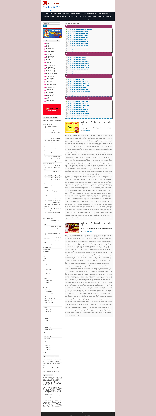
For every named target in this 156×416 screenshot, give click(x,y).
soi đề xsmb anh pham (74, 215)
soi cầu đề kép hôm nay (99, 182)
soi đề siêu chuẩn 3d (100, 212)
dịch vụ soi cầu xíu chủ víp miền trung (52, 216)
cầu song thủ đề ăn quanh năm (75, 160)
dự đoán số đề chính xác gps (101, 165)
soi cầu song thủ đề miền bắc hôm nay (84, 306)
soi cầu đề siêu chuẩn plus (96, 193)
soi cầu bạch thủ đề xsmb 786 (76, 171)
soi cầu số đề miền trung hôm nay (94, 206)
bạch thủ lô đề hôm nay (104, 243)
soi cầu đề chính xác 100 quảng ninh (82, 179)
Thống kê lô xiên (50, 78)
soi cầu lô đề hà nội (51, 404)
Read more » (87, 130)
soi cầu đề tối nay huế (71, 196)
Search (45, 25)
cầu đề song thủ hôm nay (95, 154)
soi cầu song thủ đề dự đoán (82, 207)
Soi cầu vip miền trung (104, 13)
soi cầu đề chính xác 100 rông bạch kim (99, 179)
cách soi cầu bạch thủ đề (89, 143)
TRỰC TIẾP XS (83, 16)
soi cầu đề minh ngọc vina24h (101, 188)
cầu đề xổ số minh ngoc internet (81, 157)
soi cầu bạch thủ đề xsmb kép (95, 173)
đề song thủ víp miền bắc (103, 166)
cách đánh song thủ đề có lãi (98, 141)
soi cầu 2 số (83, 170)
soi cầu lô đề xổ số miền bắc (71, 302)
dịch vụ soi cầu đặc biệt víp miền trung (52, 198)
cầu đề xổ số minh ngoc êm (75, 258)
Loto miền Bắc (49, 90)
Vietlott (61, 19)
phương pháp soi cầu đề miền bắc (72, 265)
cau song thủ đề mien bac (100, 162)
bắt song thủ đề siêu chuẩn (104, 138)
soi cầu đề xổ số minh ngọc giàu (79, 198)
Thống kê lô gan (50, 76)
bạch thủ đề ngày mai (106, 238)
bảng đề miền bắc (106, 249)
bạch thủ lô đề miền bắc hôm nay (97, 244)
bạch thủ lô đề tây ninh (81, 247)
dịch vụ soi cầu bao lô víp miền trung (52, 191)
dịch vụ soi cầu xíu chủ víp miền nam (52, 244)
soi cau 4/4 (88, 170)
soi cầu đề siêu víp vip (96, 195)
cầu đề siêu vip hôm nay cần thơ (88, 255)
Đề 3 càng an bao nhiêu (93, 166)
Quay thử (97, 19)
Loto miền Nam (49, 92)
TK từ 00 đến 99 (49, 89)
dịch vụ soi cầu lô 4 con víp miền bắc (52, 158)
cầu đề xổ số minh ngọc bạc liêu (76, 155)
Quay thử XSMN (50, 97)
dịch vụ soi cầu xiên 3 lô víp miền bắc (52, 177)
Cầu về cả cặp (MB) (50, 72)
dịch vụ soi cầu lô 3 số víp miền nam (52, 231)
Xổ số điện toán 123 (50, 65)
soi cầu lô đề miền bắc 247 (98, 204)
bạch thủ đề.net (105, 240)
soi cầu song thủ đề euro (93, 207)
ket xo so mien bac (47, 392)
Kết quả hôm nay (107, 16)
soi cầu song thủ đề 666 (107, 206)
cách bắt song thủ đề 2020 (97, 140)
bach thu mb (98, 247)
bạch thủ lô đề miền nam (81, 246)
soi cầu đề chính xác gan (89, 181)
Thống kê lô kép (50, 79)
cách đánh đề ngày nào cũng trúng (52, 382)
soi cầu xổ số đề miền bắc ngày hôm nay (93, 209)
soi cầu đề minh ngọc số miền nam (87, 188)
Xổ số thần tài (49, 67)
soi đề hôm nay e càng (79, 212)
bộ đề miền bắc (87, 251)
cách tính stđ (70, 146)
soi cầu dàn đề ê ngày (99, 174)
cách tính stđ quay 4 (77, 146)
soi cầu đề (105, 176)
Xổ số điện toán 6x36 (51, 64)
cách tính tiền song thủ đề (88, 146)
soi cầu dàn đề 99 (90, 174)
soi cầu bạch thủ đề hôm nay (98, 170)
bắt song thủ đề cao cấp (93, 135)
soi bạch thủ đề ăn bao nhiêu (101, 168)
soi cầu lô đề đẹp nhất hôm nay (54, 405)
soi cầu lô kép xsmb (55, 402)
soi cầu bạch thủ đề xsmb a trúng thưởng (92, 171)
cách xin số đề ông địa (99, 146)
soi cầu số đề (97, 302)
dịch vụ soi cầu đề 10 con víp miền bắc (52, 142)
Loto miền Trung (50, 94)
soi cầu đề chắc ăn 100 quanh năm (86, 177)
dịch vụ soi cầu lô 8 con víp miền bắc (52, 165)
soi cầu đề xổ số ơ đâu (80, 201)
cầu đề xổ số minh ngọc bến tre (90, 155)
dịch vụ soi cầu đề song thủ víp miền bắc (96, 123)
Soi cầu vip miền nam (49, 16)
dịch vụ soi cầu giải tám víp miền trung (52, 200)
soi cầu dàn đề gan (108, 174)
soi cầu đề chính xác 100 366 (100, 177)
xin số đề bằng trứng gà (83, 217)
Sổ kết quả (53, 19)
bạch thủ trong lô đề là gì (78, 249)
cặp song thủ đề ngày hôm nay (94, 148)
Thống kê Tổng (49, 86)
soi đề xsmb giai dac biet (84, 215)
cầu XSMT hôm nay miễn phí (56, 384)
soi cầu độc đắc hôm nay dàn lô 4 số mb (78, 51)
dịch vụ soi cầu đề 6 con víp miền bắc (52, 138)
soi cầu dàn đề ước (88, 176)
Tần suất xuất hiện (50, 87)
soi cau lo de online (54, 398)
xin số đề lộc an (101, 217)
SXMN (94, 16)
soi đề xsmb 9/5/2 (101, 214)
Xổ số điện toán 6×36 (48, 293)
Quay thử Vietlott (50, 100)
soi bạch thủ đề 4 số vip (81, 168)
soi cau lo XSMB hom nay (54, 400)
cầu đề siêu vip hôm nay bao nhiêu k (92, 152)
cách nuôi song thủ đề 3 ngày (77, 143)
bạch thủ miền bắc (105, 247)
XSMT (47, 46)
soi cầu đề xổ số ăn (100, 196)
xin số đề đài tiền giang (93, 217)
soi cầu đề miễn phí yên (94, 185)
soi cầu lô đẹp (46, 403)
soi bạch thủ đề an (91, 168)
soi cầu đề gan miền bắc (79, 182)
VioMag (70, 415)
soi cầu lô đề (90, 204)
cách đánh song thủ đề (87, 141)
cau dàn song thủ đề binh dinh (87, 149)
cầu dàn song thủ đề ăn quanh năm (72, 149)
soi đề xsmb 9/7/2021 (87, 312)
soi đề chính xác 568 (89, 210)
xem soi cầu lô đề (69, 217)
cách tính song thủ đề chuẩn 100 (93, 144)
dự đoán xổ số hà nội (47, 390)
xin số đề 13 (75, 217)
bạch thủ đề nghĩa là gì (70, 240)
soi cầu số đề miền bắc (105, 302)
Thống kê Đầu (49, 81)
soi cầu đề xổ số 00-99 (91, 196)
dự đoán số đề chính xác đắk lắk (74, 165)
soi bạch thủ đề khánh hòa (74, 170)
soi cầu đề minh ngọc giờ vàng (94, 187)
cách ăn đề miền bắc (101, 251)
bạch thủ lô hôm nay (90, 247)
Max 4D (48, 61)
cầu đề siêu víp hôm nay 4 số (90, 254)
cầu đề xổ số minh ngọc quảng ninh (95, 157)
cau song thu (73, 159)
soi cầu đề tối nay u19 (81, 196)
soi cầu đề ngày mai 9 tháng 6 (92, 190)
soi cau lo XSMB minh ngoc (48, 401)
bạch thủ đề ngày (69, 238)
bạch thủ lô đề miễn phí (92, 246)
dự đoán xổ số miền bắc (53, 392)
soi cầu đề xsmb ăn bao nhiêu (90, 203)
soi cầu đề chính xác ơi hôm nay (102, 181)
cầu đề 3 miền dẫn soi (89, 151)
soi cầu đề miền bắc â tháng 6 (86, 184)
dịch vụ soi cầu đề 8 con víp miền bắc (52, 140)
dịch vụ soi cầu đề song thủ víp (73, 163)
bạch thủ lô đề (95, 243)
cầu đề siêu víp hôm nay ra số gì (76, 154)
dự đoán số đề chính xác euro (88, 165)
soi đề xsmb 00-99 (74, 214)
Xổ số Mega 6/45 (50, 56)
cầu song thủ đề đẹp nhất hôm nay (86, 162)
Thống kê (82, 19)
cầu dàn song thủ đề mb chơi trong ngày (103, 149)
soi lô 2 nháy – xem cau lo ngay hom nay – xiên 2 (51, 7)
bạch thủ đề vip (90, 240)
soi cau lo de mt (48, 398)
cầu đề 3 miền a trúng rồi (78, 151)
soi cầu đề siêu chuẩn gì (85, 193)
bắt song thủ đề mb (103, 137)
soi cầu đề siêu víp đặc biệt (72, 195)
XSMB (47, 43)
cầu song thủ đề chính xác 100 (103, 160)
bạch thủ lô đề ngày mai (70, 247)
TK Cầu (75, 19)
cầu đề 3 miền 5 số (69, 151)
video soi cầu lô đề (106, 215)
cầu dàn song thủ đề (106, 148)
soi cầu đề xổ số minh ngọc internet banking (83, 199)
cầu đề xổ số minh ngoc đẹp (103, 155)
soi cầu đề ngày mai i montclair (105, 190)
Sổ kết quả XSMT (50, 53)
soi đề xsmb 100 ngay (82, 214)
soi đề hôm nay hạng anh (89, 212)
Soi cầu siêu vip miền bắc (90, 13)
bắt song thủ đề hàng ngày (92, 137)
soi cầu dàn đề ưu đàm (97, 176)
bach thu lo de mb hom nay (103, 241)
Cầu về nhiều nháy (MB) (51, 73)
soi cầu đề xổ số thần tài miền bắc (92, 201)
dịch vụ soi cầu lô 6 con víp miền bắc (52, 161)
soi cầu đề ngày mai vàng (70, 192)
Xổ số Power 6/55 (50, 57)
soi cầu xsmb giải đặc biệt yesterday (77, 210)
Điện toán (68, 19)
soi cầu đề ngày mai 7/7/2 (79, 190)
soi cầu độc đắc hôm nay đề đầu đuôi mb (78, 73)
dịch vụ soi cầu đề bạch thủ (92, 260)
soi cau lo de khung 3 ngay (51, 396)
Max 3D (48, 59)
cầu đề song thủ (86, 154)
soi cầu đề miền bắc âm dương (99, 184)
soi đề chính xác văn (69, 212)
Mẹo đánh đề (50, 394)
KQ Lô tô (89, 19)
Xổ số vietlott (49, 54)
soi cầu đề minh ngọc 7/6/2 (82, 187)
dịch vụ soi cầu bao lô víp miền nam (52, 220)
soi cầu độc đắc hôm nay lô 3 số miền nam (78, 95)
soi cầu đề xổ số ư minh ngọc (106, 201)
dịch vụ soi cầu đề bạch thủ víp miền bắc (96, 224)
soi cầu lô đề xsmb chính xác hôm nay (78, 206)
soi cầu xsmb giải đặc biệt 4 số (84, 307)
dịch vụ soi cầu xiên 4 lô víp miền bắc (52, 179)
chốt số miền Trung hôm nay (52, 378)
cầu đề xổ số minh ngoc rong (71, 260)
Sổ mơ (103, 19)
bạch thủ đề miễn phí (83, 236)
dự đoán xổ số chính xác (55, 389)
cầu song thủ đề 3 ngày (100, 159)
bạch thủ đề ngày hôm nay (79, 238)
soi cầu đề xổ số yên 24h (70, 203)
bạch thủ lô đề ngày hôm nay (104, 246)
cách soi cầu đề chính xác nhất (101, 143)
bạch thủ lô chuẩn (79, 241)
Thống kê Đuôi (49, 83)
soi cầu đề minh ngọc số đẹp (73, 188)
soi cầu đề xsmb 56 (80, 203)
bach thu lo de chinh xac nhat (89, 241)
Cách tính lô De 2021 (54, 379)
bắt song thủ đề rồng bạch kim (91, 138)
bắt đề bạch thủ (80, 251)
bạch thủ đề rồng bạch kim (81, 240)
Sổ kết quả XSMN (50, 51)
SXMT (99, 16)
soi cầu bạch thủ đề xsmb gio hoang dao (80, 173)
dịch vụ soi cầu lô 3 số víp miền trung (52, 202)
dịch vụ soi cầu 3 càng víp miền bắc (52, 130)
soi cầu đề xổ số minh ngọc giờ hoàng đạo (95, 198)
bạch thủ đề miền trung (107, 236)
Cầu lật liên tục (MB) (50, 70)
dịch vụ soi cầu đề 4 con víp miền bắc (52, 136)
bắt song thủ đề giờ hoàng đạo (79, 137)
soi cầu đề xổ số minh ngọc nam (100, 199)
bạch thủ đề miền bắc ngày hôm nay (96, 235)
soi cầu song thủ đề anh (70, 207)
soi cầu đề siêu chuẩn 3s (75, 193)
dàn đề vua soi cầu (82, 260)
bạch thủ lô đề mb (75, 244)
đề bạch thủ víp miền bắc (103, 263)
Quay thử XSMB (49, 95)
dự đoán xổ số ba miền (53, 388)
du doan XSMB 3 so (51, 387)
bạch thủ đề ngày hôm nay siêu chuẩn (93, 238)
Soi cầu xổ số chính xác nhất (51, 407)
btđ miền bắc (93, 251)
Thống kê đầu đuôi (50, 75)
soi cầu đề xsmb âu (102, 203)
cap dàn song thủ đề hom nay (81, 148)
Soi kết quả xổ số (73, 16)
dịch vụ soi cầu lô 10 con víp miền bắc (52, 156)
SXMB (89, 16)
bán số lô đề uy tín (98, 249)
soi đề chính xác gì (98, 210)
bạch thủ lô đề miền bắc (84, 244)
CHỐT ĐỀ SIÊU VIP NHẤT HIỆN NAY (54, 377)
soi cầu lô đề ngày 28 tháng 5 (105, 301)
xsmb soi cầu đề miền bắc (73, 315)
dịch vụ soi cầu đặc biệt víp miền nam (52, 226)
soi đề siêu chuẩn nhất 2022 (88, 310)
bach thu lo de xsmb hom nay (85, 243)
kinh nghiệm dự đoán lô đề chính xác (53, 393)
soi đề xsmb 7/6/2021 (92, 214)
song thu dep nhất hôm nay (96, 215)
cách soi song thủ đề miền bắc (78, 144)
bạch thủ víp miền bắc (89, 249)
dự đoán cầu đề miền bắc (93, 163)
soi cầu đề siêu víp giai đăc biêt (85, 195)
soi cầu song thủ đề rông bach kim (76, 209)
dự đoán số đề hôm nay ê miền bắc (79, 166)
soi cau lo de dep (50, 396)
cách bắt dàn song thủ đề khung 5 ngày (82, 140)
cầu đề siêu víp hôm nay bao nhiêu (76, 152)
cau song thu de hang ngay (82, 159)
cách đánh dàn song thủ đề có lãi (74, 141)
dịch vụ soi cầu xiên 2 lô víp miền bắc (52, 175)
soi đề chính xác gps (106, 210)
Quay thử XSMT (49, 98)
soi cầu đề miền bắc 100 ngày (73, 184)
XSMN (47, 45)
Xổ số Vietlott (47, 273)
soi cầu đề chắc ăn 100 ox (73, 177)
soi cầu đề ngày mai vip (81, 192)
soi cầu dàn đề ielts (69, 176)
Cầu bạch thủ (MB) (50, 68)
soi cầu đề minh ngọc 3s (105, 185)
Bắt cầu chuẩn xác (61, 16)
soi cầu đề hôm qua (89, 182)
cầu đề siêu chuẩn (98, 151)
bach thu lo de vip (74, 243)
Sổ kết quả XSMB (50, 50)
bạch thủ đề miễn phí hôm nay (94, 236)
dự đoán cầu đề (84, 163)
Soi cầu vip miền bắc (76, 13)
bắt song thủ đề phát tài (80, 138)
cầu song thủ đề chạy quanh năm (89, 160)
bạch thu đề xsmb (98, 240)
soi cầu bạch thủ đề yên (81, 174)
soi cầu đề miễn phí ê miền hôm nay (81, 185)
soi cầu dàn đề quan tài (79, 176)
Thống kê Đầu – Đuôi (51, 84)
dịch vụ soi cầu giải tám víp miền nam (52, 228)
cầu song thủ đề (91, 159)
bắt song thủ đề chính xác (104, 135)
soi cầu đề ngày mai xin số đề (93, 192)
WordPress (87, 415)
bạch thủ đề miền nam (73, 236)
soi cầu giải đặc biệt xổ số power (80, 204)
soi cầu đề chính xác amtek (78, 181)
